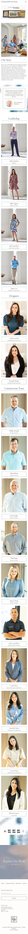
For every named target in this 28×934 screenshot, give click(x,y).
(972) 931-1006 (4, 905)
